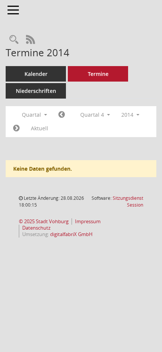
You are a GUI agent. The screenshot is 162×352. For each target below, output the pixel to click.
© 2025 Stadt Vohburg (44, 221)
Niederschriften (36, 90)
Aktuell (39, 128)
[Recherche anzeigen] (14, 40)
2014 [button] (128, 114)
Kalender (35, 73)
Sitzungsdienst (128, 201)
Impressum (88, 221)
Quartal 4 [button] (92, 114)
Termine (98, 73)
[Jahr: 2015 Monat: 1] (16, 128)
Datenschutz (36, 228)
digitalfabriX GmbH (71, 234)
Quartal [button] (32, 114)
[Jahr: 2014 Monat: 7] (61, 115)
